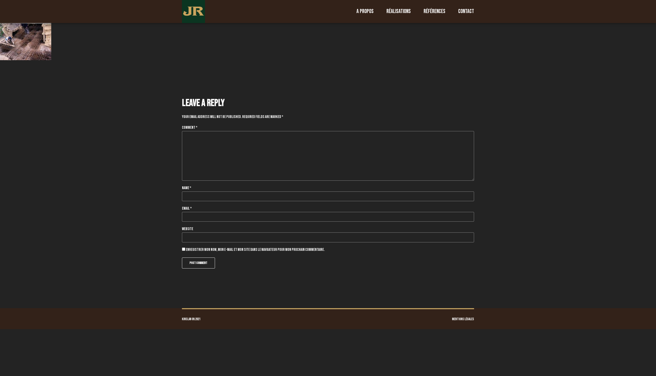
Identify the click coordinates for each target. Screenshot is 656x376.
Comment (189, 127)
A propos (365, 11)
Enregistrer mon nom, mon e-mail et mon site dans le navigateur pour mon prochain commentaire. (255, 249)
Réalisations (398, 11)
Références (434, 11)
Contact (466, 11)
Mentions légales (463, 319)
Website (187, 229)
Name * (186, 188)
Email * (187, 208)
